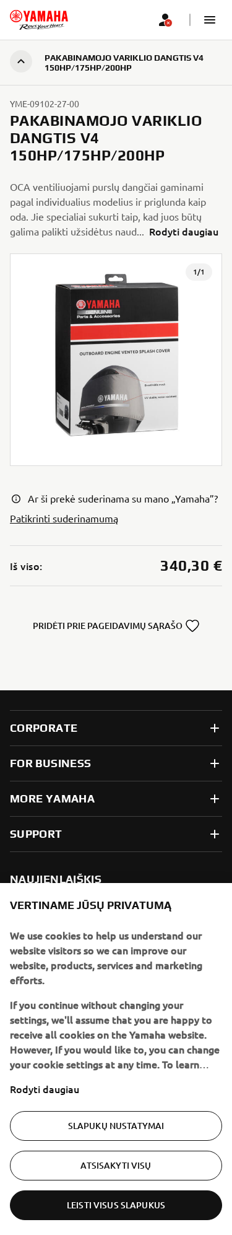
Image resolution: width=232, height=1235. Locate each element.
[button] (209, 19)
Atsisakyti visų (115, 1165)
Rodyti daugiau (44, 1089)
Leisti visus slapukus (116, 1205)
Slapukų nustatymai (116, 1126)
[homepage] (39, 20)
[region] (116, 1059)
